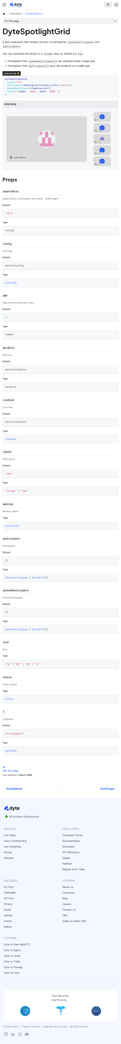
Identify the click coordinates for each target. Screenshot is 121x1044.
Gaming (8, 915)
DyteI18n (11, 751)
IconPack (11, 439)
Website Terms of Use (55, 1026)
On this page (12, 21)
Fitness (8, 904)
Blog (65, 898)
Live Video (10, 835)
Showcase (68, 846)
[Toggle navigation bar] (4, 4)
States (9, 699)
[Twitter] (20, 1034)
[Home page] (4, 13)
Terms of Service (31, 1026)
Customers (68, 892)
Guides (66, 858)
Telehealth (10, 892)
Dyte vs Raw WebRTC (17, 944)
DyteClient (12, 526)
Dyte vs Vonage (13, 967)
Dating (7, 926)
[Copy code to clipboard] (114, 212)
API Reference (70, 852)
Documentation (71, 840)
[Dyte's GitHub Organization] (6, 1034)
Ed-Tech (9, 887)
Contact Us (69, 909)
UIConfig (11, 282)
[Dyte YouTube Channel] (27, 1034)
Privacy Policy (11, 1026)
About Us (67, 887)
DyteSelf (37, 577)
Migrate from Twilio (73, 869)
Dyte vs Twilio (12, 961)
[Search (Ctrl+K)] (116, 5)
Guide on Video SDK (74, 921)
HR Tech (9, 898)
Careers (66, 904)
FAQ (64, 915)
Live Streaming (12, 846)
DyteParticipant (17, 577)
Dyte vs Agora (12, 950)
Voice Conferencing (15, 840)
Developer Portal (72, 835)
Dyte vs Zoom (12, 955)
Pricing (8, 852)
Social (7, 909)
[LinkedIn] (13, 1034)
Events (8, 921)
